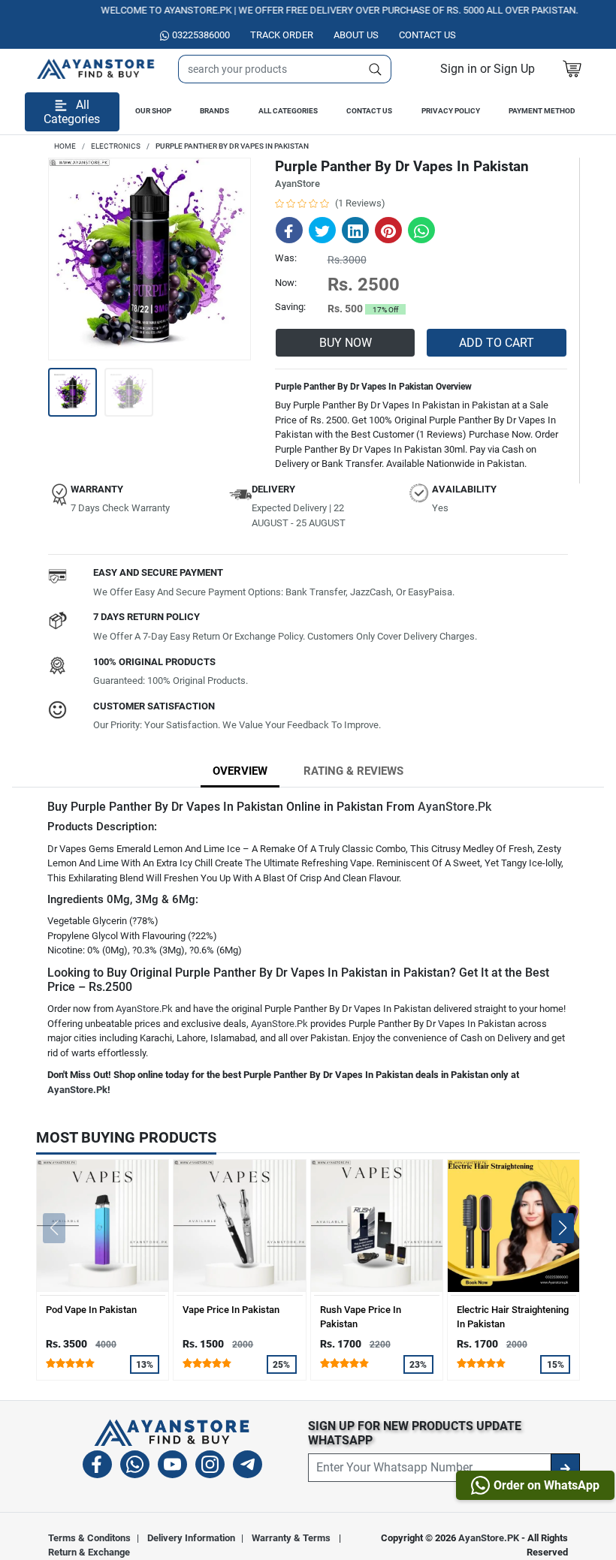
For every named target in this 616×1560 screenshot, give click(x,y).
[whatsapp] (134, 1466)
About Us (356, 35)
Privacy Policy (450, 111)
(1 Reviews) (360, 203)
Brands (214, 111)
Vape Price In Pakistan (231, 1309)
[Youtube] (172, 1466)
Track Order (281, 35)
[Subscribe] (565, 1467)
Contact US (427, 35)
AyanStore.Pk (454, 807)
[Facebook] (97, 1466)
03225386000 (201, 35)
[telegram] (247, 1466)
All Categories (288, 111)
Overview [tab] (240, 771)
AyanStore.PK (488, 1537)
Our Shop (153, 111)
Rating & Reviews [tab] (353, 771)
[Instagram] (210, 1466)
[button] (487, 68)
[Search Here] (375, 69)
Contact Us (369, 111)
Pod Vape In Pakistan (91, 1309)
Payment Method (542, 111)
